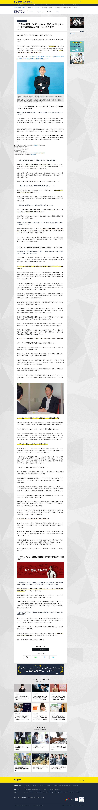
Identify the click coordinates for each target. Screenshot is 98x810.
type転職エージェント (63, 792)
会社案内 (15, 805)
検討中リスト (42, 785)
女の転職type (39, 792)
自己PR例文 (28, 787)
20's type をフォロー (41, 649)
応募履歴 (35, 785)
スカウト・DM (28, 785)
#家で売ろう (36, 145)
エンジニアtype (48, 792)
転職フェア (50, 785)
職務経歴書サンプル (68, 785)
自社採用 (21, 805)
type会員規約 (33, 805)
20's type (55, 792)
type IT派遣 (73, 792)
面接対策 (76, 785)
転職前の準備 (28, 789)
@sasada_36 (40, 94)
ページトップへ (80, 780)
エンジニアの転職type (30, 792)
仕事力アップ (45, 789)
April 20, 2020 (33, 154)
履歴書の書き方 (58, 785)
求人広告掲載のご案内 (39, 805)
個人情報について (27, 805)
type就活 (79, 792)
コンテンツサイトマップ (55, 789)
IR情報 (19, 805)
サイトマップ (72, 33)
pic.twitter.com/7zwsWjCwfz (39, 152)
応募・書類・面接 (36, 789)
